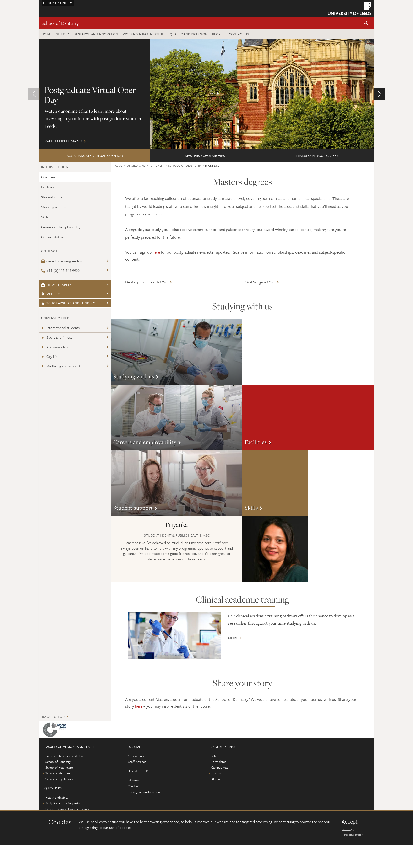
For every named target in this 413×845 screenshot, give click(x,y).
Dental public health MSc (146, 282)
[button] (365, 23)
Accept (350, 821)
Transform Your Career (317, 155)
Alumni (216, 778)
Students (134, 786)
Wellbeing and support (63, 366)
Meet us (53, 293)
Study (61, 34)
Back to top (53, 716)
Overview (48, 177)
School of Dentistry (60, 23)
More (176, 352)
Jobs (214, 756)
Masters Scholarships (205, 155)
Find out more (353, 834)
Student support (53, 197)
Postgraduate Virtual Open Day (94, 155)
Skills (44, 216)
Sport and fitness (59, 337)
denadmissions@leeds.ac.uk (67, 260)
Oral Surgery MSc (259, 282)
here (156, 252)
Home (46, 34)
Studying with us (53, 206)
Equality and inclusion (187, 34)
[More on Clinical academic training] (174, 635)
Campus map (219, 767)
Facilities (47, 187)
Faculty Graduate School (144, 791)
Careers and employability (60, 227)
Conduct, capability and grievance (67, 809)
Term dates (218, 761)
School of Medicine (58, 773)
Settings (347, 828)
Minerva (133, 780)
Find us (216, 773)
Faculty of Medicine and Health (139, 165)
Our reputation (52, 237)
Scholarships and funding (70, 302)
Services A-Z (136, 756)
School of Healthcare (59, 767)
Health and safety (56, 797)
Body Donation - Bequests (62, 803)
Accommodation (58, 346)
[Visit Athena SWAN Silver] (55, 729)
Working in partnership (143, 34)
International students (63, 327)
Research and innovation (96, 34)
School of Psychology (59, 778)
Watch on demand (206, 94)
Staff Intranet (137, 761)
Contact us (239, 34)
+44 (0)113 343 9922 (63, 270)
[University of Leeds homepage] (349, 8)
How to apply (59, 284)
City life (52, 356)
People (218, 34)
